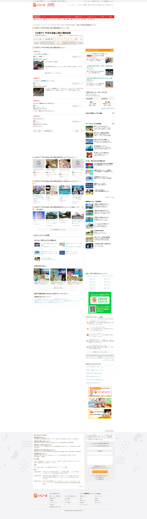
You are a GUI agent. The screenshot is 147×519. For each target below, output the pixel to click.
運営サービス (82, 500)
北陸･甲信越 (89, 355)
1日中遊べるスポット (110, 5)
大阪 (74, 19)
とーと (36, 84)
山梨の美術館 (71, 451)
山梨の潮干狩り (64, 455)
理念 (81, 498)
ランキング (68, 16)
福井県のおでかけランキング (71, 300)
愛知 (61, 19)
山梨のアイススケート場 (55, 455)
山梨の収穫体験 (63, 442)
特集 (110, 16)
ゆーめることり (38, 107)
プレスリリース (98, 502)
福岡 (94, 19)
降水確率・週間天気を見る (107, 108)
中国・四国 (83, 19)
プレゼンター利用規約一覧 (69, 496)
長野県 (100, 357)
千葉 (53, 19)
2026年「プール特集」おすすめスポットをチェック (68, 461)
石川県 (103, 355)
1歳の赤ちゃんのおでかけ (107, 276)
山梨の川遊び (36, 447)
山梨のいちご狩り (71, 455)
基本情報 (36, 43)
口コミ (58, 43)
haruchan (37, 58)
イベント (44, 16)
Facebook (52, 504)
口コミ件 (80, 35)
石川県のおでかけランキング (56, 300)
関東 (44, 19)
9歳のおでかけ (107, 288)
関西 (72, 19)
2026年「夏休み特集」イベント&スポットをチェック (45, 461)
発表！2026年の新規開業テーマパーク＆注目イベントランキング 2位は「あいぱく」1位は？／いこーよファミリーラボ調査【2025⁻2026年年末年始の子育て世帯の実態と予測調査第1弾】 (61, 483)
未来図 (96, 498)
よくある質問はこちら (100, 477)
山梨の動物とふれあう (54, 442)
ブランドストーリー (99, 496)
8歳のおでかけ (93, 288)
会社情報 (96, 500)
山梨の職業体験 (70, 442)
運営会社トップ (83, 496)
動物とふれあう (101, 5)
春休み (89, 5)
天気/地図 (80, 43)
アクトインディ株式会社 (96, 493)
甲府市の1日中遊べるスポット (93, 376)
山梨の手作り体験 (45, 442)
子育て (103, 16)
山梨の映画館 (55, 451)
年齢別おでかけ (79, 16)
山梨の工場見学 (37, 442)
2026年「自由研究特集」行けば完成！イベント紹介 (44, 462)
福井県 (107, 355)
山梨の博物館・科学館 (63, 451)
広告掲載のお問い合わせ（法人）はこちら (100, 467)
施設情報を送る (49, 39)
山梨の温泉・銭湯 (37, 455)
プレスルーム (67, 500)
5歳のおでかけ (107, 282)
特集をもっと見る (110, 197)
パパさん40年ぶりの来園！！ (41, 54)
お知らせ (65, 43)
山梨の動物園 (43, 438)
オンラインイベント (56, 16)
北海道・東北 (36, 19)
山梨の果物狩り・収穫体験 (39, 456)
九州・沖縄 (90, 19)
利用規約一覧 (52, 498)
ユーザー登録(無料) (105, 1)
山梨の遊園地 (36, 438)
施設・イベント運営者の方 (55, 496)
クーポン (51, 43)
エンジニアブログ (83, 504)
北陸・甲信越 (66, 19)
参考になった (76, 56)
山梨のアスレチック (65, 446)
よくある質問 (67, 498)
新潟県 (94, 355)
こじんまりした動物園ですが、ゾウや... (44, 80)
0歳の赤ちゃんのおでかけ (92, 276)
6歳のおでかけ (93, 285)
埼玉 (55, 19)
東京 (47, 19)
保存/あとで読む (95, 1)
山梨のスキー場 (45, 455)
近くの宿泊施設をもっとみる (58, 229)
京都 (76, 19)
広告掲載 (51, 500)
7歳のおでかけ (107, 285)
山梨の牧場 (63, 438)
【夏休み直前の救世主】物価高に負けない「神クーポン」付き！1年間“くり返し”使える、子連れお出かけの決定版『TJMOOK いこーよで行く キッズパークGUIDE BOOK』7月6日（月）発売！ (62, 477)
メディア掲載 (67, 502)
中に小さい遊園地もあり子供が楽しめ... (44, 103)
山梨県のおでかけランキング (41, 302)
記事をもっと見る (58, 288)
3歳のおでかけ (107, 279)
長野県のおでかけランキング (56, 302)
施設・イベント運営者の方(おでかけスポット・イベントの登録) (54, 467)
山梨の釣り (58, 438)
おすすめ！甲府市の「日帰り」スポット (95, 366)
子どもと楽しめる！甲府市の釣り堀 (94, 379)
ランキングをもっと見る (108, 360)
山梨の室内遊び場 (47, 451)
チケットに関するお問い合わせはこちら (100, 475)
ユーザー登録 (36, 467)
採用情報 (82, 502)
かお (36, 122)
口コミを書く (39, 39)
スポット (36, 16)
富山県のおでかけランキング (41, 300)
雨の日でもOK (94, 5)
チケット (44, 43)
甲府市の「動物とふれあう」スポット (95, 370)
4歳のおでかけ (93, 282)
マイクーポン (87, 1)
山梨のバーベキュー (51, 438)
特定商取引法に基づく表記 (55, 506)
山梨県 (111, 355)
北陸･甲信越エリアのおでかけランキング (44, 299)
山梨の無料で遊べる (48, 446)
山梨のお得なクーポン (38, 446)
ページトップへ (110, 431)
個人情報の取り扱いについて (100, 466)
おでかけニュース (92, 16)
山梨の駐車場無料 (57, 446)
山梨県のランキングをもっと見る (100, 352)
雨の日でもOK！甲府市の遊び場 (93, 373)
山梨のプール (70, 438)
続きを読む (58, 73)
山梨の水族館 (78, 451)
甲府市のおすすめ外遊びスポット (94, 383)
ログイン (112, 1)
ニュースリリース (53, 502)
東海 (58, 19)
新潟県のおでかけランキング (62, 299)
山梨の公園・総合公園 (75, 446)
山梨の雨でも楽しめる (38, 451)
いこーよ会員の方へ (100, 479)
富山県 (98, 355)
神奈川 (49, 19)
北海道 (40, 19)
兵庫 (79, 19)
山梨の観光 (75, 438)
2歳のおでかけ (93, 279)
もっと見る (80, 486)
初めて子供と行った (38, 118)
